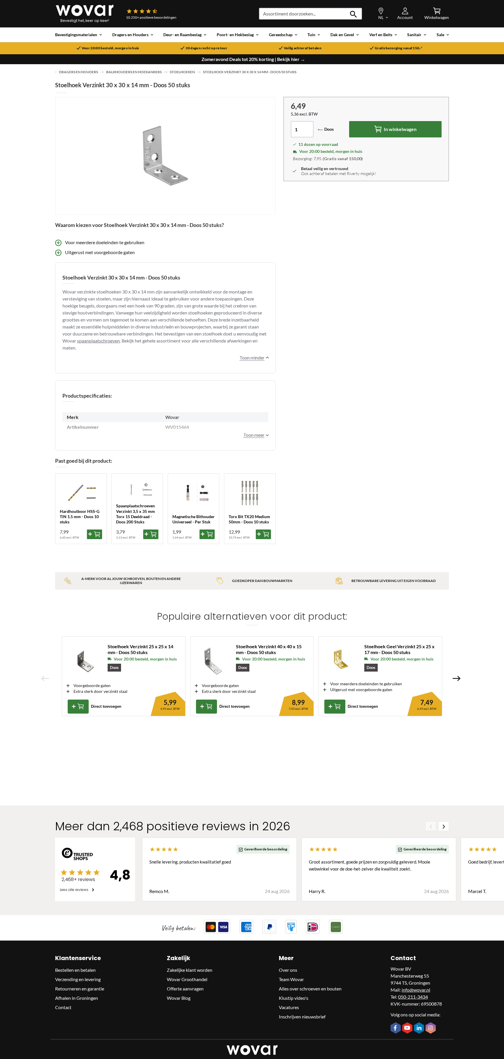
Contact (63, 1007)
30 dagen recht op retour (206, 48)
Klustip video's (293, 998)
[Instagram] (431, 1028)
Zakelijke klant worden (189, 970)
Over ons (288, 970)
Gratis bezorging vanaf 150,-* (398, 48)
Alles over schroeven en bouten (310, 989)
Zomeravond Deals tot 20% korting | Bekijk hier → (253, 59)
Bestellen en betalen (75, 970)
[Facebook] (396, 1028)
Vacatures (289, 1007)
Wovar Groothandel (187, 979)
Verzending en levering (78, 979)
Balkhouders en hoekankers (134, 72)
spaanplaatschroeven (98, 340)
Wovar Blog (178, 998)
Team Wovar (291, 979)
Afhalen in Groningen (76, 998)
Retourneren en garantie (79, 989)
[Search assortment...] (353, 14)
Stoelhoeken (182, 72)
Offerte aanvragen (185, 989)
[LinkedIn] (420, 1028)
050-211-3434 (413, 997)
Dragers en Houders (78, 72)
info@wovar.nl (416, 990)
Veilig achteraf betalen (302, 48)
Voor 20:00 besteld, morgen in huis (110, 48)
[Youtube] (408, 1028)
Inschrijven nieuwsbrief (302, 1017)
